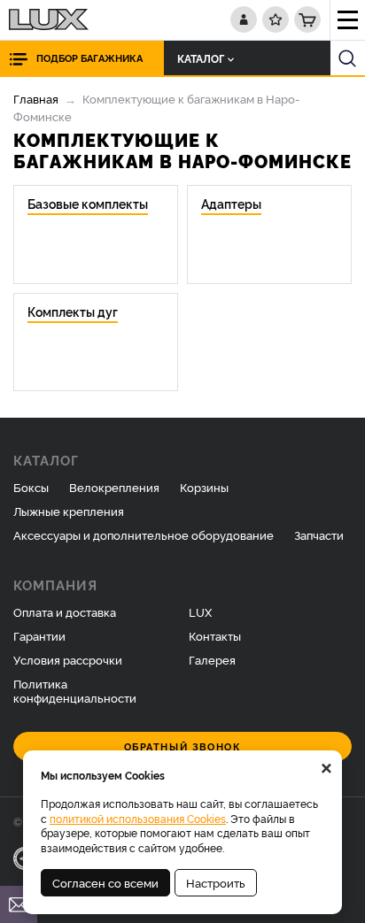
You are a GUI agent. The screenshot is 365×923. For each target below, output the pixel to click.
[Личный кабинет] (243, 19)
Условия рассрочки (67, 659)
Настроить (215, 882)
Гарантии (39, 635)
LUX (200, 611)
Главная (35, 98)
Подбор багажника (89, 58)
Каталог (200, 57)
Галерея (212, 659)
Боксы (31, 487)
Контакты (215, 635)
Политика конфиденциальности (74, 690)
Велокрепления (114, 487)
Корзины (204, 487)
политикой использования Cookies (138, 818)
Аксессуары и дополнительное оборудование (143, 534)
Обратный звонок (183, 746)
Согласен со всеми (105, 882)
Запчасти (319, 534)
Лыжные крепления (68, 511)
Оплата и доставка (64, 611)
